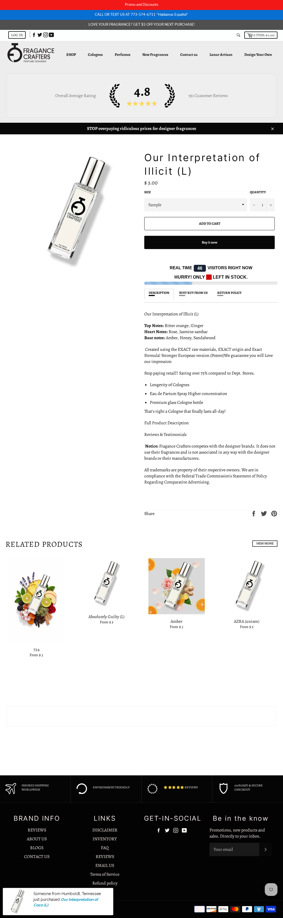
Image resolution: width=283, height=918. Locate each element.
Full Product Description (167, 423)
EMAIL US (104, 865)
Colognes (95, 54)
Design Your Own (258, 54)
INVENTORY (105, 839)
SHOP (71, 54)
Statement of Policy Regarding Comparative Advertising (205, 479)
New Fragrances (155, 54)
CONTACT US (36, 857)
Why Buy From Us (193, 293)
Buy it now (210, 242)
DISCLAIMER (104, 830)
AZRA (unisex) (246, 621)
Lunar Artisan (220, 54)
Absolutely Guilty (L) (106, 617)
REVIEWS (37, 830)
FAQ (105, 848)
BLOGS (36, 848)
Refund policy (104, 883)
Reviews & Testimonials (165, 434)
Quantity (258, 192)
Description (159, 293)
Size (147, 192)
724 (36, 650)
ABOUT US (37, 839)
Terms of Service (104, 874)
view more (265, 543)
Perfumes (122, 54)
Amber (176, 621)
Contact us (189, 54)
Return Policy (229, 293)
